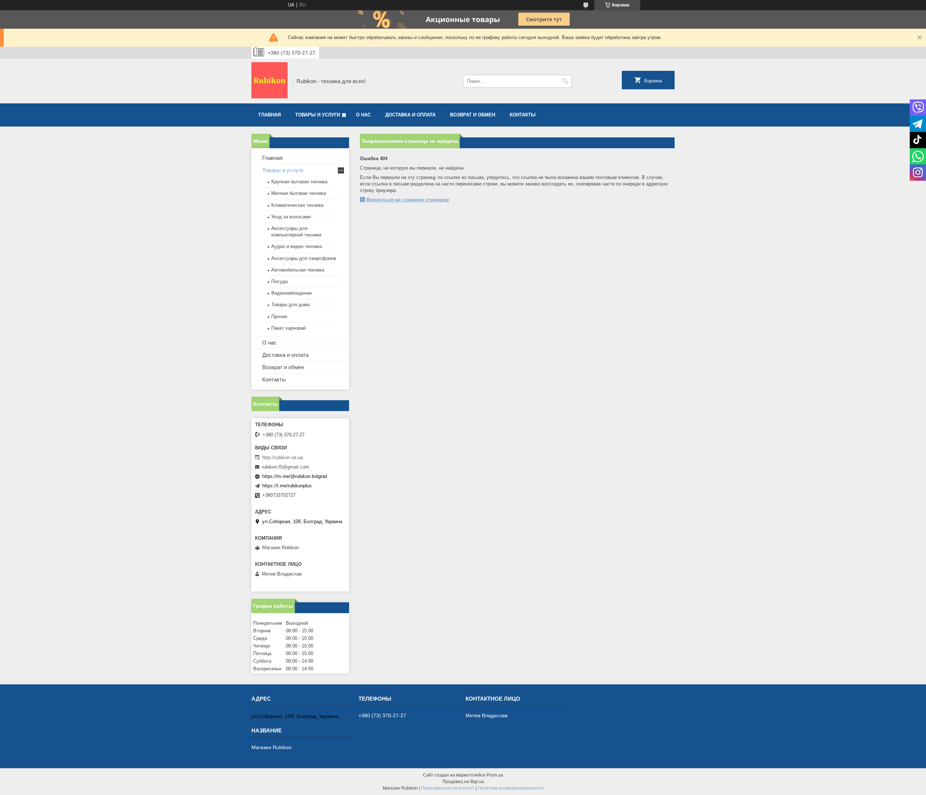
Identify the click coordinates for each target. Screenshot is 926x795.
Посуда (279, 281)
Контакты (523, 114)
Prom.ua (495, 775)
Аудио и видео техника (296, 246)
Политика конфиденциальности (511, 788)
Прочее (279, 316)
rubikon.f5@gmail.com (285, 467)
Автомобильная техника (297, 270)
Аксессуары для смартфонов (303, 258)
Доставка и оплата (410, 114)
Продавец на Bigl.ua (463, 781)
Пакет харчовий (288, 328)
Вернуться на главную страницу (407, 199)
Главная (270, 114)
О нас (363, 114)
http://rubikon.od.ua (282, 457)
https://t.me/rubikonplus (287, 485)
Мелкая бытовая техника (298, 193)
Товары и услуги (317, 114)
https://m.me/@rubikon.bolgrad (294, 476)
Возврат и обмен (472, 114)
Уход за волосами (291, 216)
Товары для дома (290, 304)
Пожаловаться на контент (448, 788)
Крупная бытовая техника (299, 181)
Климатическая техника (297, 205)
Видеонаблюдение (291, 293)
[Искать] (565, 81)
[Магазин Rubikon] (269, 81)
